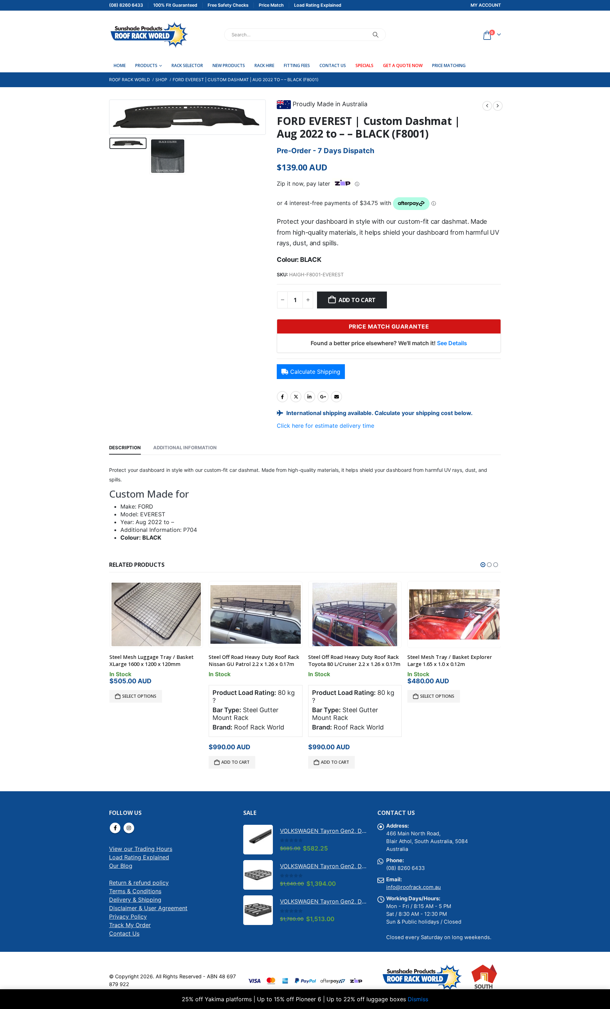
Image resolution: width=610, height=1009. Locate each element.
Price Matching (449, 65)
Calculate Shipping (315, 371)
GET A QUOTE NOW (403, 65)
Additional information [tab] (185, 447)
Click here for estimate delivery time (325, 425)
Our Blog (120, 865)
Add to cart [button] (235, 762)
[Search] (375, 35)
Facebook (282, 396)
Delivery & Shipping (135, 899)
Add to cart (357, 300)
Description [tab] (125, 447)
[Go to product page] (156, 614)
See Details (452, 343)
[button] (111, 117)
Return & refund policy (139, 882)
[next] (498, 106)
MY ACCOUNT (486, 5)
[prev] (487, 106)
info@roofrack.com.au (413, 887)
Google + (323, 396)
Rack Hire (264, 65)
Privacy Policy (128, 916)
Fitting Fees (297, 65)
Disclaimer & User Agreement (148, 908)
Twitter (295, 396)
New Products (229, 65)
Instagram (129, 828)
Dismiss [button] (418, 999)
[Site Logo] (149, 34)
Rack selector (187, 65)
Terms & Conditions (135, 891)
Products (146, 65)
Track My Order (130, 925)
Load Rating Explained (139, 857)
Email (336, 396)
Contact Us (332, 65)
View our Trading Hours (140, 848)
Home (120, 65)
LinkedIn (309, 396)
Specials (364, 65)
